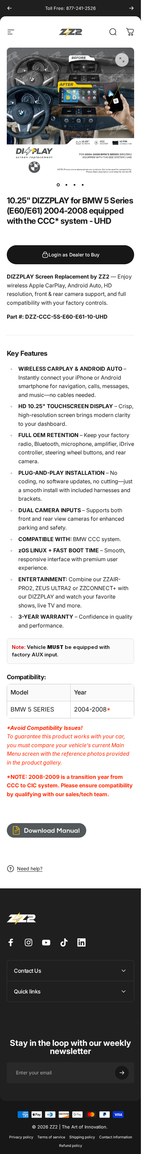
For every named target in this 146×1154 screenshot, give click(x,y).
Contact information (115, 1137)
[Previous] (9, 8)
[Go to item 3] (75, 185)
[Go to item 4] (83, 185)
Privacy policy (21, 1137)
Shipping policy (82, 1137)
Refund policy (70, 1145)
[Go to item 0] (58, 185)
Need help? (29, 868)
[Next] (131, 8)
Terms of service (51, 1137)
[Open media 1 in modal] (122, 60)
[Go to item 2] (66, 185)
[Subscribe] (122, 1073)
